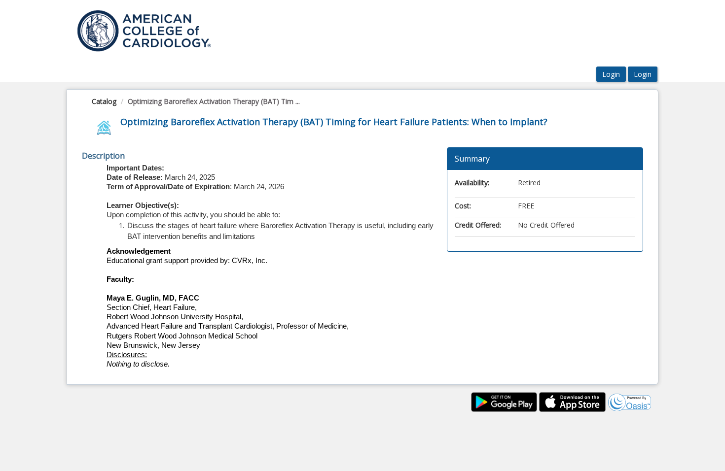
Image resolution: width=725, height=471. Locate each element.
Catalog (104, 101)
